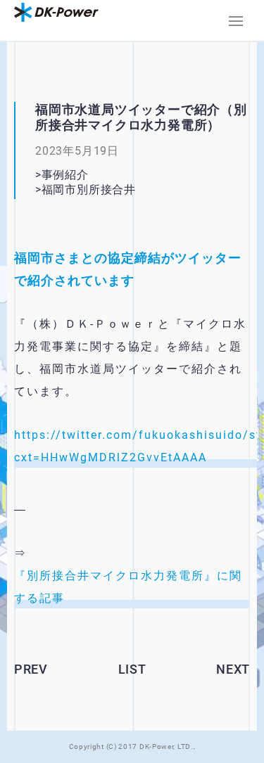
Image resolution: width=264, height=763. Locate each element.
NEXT (233, 669)
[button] (236, 21)
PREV (31, 669)
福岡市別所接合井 (112, 189)
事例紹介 (65, 174)
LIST (132, 669)
